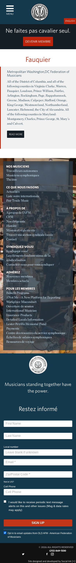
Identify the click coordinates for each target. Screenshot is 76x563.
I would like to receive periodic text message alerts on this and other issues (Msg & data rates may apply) (38, 506)
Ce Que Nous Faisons (22, 187)
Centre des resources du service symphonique (36, 333)
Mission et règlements (20, 230)
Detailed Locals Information (24, 319)
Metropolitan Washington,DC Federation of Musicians (38, 74)
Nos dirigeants (15, 221)
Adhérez (13, 272)
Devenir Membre (38, 41)
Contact (11, 239)
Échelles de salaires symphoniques (29, 337)
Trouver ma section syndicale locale (29, 235)
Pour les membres (20, 288)
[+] (73, 561)
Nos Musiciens (17, 166)
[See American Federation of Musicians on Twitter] (23, 554)
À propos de (15, 208)
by (49, 561)
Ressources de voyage (20, 342)
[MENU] (10, 8)
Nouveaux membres (19, 276)
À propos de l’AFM (18, 212)
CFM (9, 217)
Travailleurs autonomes (22, 171)
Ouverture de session (20, 306)
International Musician (21, 310)
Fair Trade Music (17, 200)
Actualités (12, 191)
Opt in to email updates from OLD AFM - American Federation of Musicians (40, 535)
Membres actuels (17, 281)
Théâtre (11, 179)
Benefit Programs (17, 293)
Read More (15, 134)
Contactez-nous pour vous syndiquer (30, 264)
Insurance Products (19, 315)
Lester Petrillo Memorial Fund (26, 324)
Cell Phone (10, 486)
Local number (11, 447)
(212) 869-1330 (57, 550)
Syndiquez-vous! (20, 246)
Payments (12, 328)
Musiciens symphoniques (22, 175)
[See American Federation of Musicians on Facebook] (47, 554)
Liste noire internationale (22, 196)
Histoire (11, 226)
